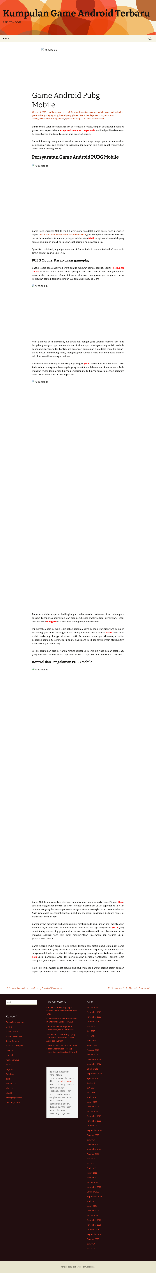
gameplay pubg (51, 115)
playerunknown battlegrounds (86, 115)
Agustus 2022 (93, 1154)
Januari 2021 (92, 1215)
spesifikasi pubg (72, 118)
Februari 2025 (93, 1050)
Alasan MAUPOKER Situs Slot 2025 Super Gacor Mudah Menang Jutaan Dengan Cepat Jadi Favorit (61, 1048)
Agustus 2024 (93, 1078)
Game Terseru (12, 1041)
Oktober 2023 (93, 1125)
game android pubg (114, 112)
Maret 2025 (92, 1045)
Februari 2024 (93, 1106)
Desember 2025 (94, 1012)
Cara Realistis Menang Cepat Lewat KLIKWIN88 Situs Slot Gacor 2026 (61, 1010)
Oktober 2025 (93, 1021)
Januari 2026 (92, 1007)
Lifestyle (10, 1055)
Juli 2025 (91, 1026)
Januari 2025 (92, 1054)
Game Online (12, 1031)
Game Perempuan (14, 1036)
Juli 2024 (91, 1083)
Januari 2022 (92, 1182)
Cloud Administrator (95, 118)
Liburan (9, 1050)
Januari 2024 (92, 1111)
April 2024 (91, 1097)
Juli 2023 (91, 1139)
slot (8, 1078)
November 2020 (94, 1224)
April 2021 (91, 1201)
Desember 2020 (94, 1220)
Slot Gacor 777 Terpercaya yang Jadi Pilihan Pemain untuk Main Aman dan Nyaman (60, 1037)
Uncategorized (58, 112)
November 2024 (94, 1064)
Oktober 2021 (93, 1191)
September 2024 (94, 1073)
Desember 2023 (94, 1116)
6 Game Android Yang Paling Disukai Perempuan (34, 988)
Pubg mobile (58, 118)
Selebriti (10, 1074)
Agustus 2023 (93, 1135)
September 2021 (94, 1196)
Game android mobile (94, 112)
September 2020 (94, 1234)
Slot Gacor (66, 1081)
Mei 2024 (91, 1092)
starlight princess (14, 1097)
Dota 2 (9, 1026)
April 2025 (91, 1040)
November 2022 (94, 1149)
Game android (77, 112)
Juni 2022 (91, 1163)
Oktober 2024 (93, 1068)
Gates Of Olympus (14, 1045)
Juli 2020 (91, 1243)
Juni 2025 (91, 1031)
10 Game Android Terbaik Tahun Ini (130, 988)
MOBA (9, 1064)
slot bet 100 (11, 1083)
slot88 (9, 1093)
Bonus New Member (15, 1022)
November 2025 (94, 1016)
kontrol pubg (65, 115)
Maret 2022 (92, 1172)
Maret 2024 (92, 1102)
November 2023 (94, 1120)
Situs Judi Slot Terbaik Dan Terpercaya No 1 (63, 234)
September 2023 (94, 1130)
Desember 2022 (94, 1144)
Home (6, 38)
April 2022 (91, 1168)
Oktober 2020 (93, 1229)
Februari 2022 (93, 1177)
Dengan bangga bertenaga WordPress (78, 1266)
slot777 (9, 1088)
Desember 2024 (94, 1059)
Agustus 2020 (93, 1239)
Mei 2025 (91, 1035)
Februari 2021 (93, 1210)
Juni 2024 (91, 1087)
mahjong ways (12, 1059)
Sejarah (9, 1069)
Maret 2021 (92, 1206)
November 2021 (94, 1187)
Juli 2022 (91, 1158)
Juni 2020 (91, 1248)
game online (37, 115)
